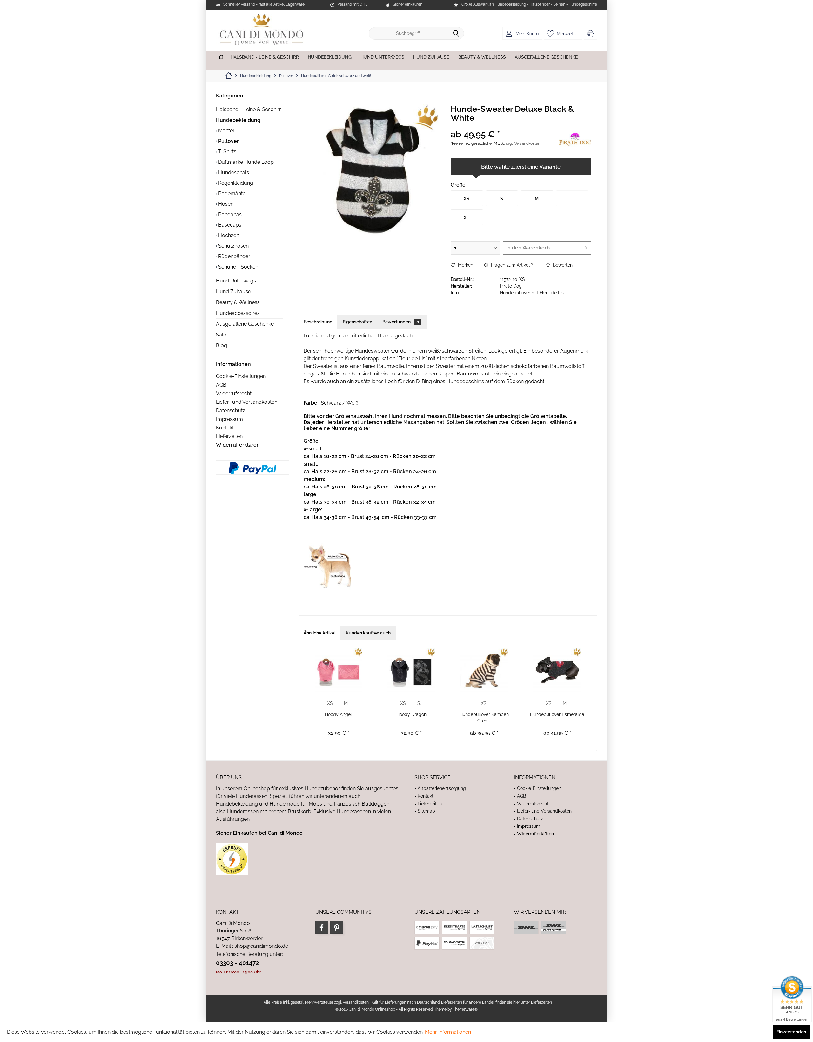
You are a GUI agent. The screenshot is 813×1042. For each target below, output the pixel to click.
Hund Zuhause (233, 292)
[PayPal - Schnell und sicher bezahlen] (252, 468)
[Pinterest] (336, 927)
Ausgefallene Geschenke (245, 324)
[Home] (221, 57)
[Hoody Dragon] (411, 670)
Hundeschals (233, 172)
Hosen (225, 204)
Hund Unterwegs (236, 281)
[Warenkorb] (590, 33)
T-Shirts (226, 152)
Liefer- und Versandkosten (246, 402)
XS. (330, 703)
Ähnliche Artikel (320, 632)
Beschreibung (318, 321)
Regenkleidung (235, 183)
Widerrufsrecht (234, 393)
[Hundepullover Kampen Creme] (484, 670)
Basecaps (229, 225)
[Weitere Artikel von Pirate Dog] (575, 140)
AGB (221, 385)
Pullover (228, 141)
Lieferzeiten (229, 436)
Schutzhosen (233, 246)
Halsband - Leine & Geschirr (248, 109)
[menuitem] (590, 33)
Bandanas (229, 214)
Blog (221, 345)
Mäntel (225, 131)
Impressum (229, 419)
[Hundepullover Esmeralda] (557, 670)
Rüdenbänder (233, 256)
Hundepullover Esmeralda (557, 714)
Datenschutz (230, 411)
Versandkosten (356, 1002)
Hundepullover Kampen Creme (484, 717)
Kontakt (225, 428)
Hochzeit (228, 235)
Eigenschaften (357, 321)
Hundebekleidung (238, 120)
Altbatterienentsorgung (442, 788)
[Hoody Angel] (338, 670)
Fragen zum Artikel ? (511, 265)
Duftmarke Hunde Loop (245, 162)
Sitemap (426, 810)
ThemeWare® (465, 1009)
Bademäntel (232, 193)
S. (419, 703)
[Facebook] (321, 927)
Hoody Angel (338, 714)
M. (346, 703)
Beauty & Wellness (238, 302)
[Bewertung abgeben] (504, 126)
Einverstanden (791, 1031)
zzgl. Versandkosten (523, 143)
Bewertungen (400, 321)
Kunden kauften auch (368, 632)
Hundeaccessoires (238, 313)
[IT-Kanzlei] (307, 859)
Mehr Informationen (448, 1032)
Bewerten (562, 265)
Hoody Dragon (411, 714)
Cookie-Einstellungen (241, 376)
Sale (221, 335)
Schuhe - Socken (237, 267)
